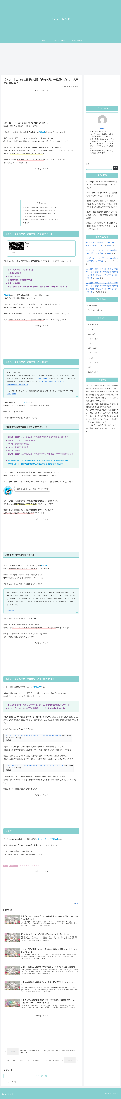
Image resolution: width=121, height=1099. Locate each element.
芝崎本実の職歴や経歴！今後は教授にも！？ (42, 213)
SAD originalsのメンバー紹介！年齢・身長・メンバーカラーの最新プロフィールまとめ (101, 185)
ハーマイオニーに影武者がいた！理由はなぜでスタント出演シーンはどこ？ (101, 194)
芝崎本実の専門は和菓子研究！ (37, 216)
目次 (38, 203)
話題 (89, 367)
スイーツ (30, 866)
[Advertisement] (60, 58)
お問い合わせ (92, 305)
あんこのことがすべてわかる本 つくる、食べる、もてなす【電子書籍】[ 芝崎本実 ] (34, 735)
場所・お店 (92, 348)
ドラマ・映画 (93, 339)
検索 (87, 164)
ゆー (109, 245)
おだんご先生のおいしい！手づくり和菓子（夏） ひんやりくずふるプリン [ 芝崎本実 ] (35, 765)
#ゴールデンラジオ (46, 382)
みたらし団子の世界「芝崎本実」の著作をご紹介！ (42, 219)
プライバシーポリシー (95, 310)
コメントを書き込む (41, 1076)
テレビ (37, 866)
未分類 (90, 358)
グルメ (23, 866)
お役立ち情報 (93, 324)
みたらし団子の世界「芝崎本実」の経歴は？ (40, 210)
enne (102, 128)
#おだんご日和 (41, 379)
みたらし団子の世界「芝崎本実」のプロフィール (41, 207)
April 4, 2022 (11, 394)
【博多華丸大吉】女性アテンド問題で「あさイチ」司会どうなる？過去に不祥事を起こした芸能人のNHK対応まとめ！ (101, 204)
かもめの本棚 (10, 610)
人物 (6, 866)
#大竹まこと (60, 382)
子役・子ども (93, 353)
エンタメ (91, 334)
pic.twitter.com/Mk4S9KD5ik (17, 385)
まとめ (27, 223)
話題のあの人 (14, 866)
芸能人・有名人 (94, 362)
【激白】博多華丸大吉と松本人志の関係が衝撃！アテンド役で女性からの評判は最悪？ (101, 215)
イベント (91, 329)
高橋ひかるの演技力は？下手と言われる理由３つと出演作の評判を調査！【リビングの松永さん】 (101, 226)
